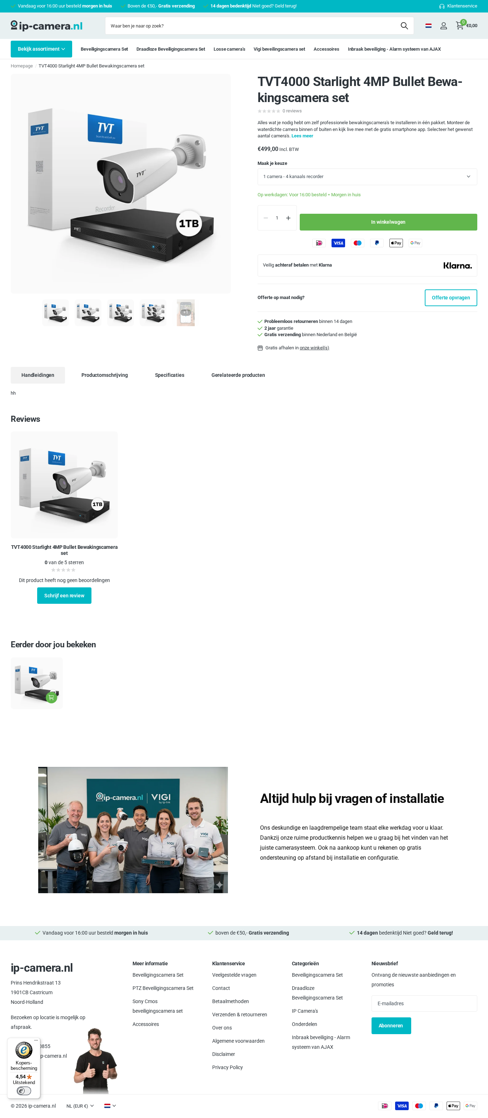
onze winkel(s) (314, 347)
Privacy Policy (227, 1067)
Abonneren (391, 1025)
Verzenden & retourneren (239, 1014)
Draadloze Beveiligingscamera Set (170, 49)
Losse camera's (229, 49)
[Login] (443, 26)
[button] (288, 218)
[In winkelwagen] (51, 697)
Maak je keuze (272, 163)
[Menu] (36, 1042)
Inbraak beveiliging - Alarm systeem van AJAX (394, 49)
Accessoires (326, 49)
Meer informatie (150, 963)
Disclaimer (223, 1054)
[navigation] (55, 312)
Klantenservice (228, 963)
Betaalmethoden (230, 1001)
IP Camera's (305, 1010)
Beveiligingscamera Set (104, 49)
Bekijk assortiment (39, 49)
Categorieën (305, 963)
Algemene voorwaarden (238, 1040)
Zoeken (404, 26)
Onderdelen (304, 1024)
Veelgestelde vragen (234, 974)
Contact (221, 988)
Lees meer (302, 135)
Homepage (22, 66)
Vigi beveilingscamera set (279, 49)
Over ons (222, 1027)
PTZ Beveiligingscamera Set (163, 988)
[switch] (24, 1091)
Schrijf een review (64, 595)
